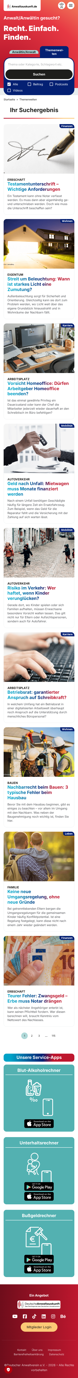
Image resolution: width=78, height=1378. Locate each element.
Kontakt (21, 1349)
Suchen (39, 74)
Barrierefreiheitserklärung (29, 1354)
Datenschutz (56, 1354)
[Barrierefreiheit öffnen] (61, 5)
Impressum (54, 1349)
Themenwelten (54, 52)
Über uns (37, 1349)
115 (53, 1035)
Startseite (9, 99)
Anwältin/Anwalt (24, 52)
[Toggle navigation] (70, 5)
